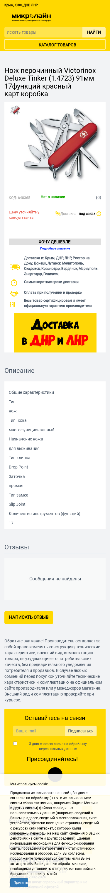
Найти (94, 32)
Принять (20, 883)
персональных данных (58, 749)
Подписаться (81, 731)
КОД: (13, 198)
